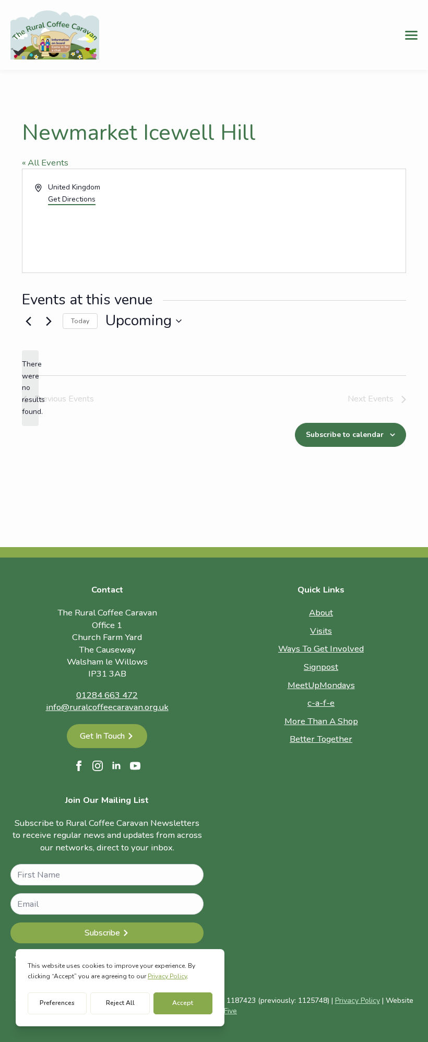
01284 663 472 (107, 695)
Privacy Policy (357, 1000)
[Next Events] (48, 321)
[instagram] (97, 766)
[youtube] (135, 766)
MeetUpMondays (321, 685)
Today (80, 321)
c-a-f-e (321, 703)
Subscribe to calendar (345, 435)
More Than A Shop (321, 721)
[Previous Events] (28, 321)
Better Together (321, 739)
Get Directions (72, 199)
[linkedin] (116, 766)
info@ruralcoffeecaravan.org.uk (107, 707)
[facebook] (79, 766)
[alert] (30, 388)
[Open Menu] (411, 35)
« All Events (45, 163)
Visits (321, 631)
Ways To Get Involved (321, 649)
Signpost (321, 667)
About (321, 613)
